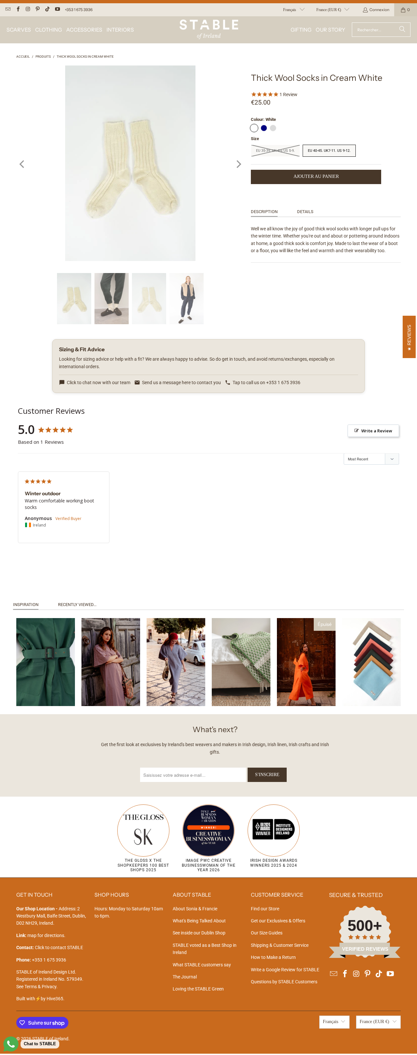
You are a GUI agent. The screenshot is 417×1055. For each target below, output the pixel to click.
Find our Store (265, 908)
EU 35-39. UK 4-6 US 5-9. (275, 151)
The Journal (185, 976)
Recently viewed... (77, 604)
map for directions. (40, 935)
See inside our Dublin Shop (199, 932)
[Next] (238, 164)
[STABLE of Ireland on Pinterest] (37, 9)
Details (305, 211)
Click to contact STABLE (59, 947)
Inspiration (25, 604)
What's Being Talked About (199, 920)
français (289, 9)
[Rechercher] (402, 29)
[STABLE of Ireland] (209, 30)
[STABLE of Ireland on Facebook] (17, 9)
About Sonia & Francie (195, 908)
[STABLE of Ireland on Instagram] (27, 9)
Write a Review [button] (376, 431)
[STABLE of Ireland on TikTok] (47, 9)
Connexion (379, 9)
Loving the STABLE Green (198, 988)
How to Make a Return (273, 957)
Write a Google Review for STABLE (285, 969)
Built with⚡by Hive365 (39, 998)
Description (264, 211)
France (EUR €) (328, 9)
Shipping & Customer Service (280, 945)
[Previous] (22, 164)
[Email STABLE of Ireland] (7, 9)
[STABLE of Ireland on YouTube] (57, 9)
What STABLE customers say (202, 964)
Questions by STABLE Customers (284, 981)
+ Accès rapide (45, 687)
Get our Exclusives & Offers (278, 920)
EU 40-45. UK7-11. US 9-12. (329, 151)
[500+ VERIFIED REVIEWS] (365, 956)
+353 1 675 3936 (79, 9)
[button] (19, 29)
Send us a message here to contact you (181, 382)
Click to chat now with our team (98, 382)
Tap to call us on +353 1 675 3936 (266, 382)
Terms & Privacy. (41, 986)
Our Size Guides (266, 932)
